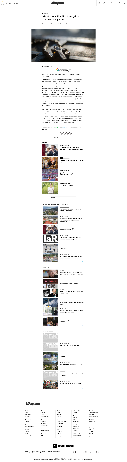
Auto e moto (76, 428)
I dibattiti (75, 412)
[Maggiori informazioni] (70, 70)
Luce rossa (44, 429)
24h (90, 429)
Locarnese (27, 416)
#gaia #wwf (92, 421)
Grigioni (27, 421)
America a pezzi (29, 435)
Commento (59, 431)
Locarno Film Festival (62, 421)
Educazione (92, 414)
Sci (42, 418)
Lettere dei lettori (77, 410)
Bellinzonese (28, 414)
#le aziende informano (94, 424)
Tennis (42, 419)
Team (90, 437)
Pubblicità (50, 451)
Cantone (27, 410)
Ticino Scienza (92, 410)
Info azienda (92, 435)
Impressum (38, 451)
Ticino (26, 412)
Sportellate (43, 427)
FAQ (46, 451)
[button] (74, 452)
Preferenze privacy (45, 452)
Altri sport (43, 423)
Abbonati (109, 3)
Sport (42, 410)
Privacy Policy (28, 452)
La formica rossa (61, 435)
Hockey (43, 412)
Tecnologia (76, 421)
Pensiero (59, 414)
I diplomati (75, 430)
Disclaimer (33, 451)
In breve (91, 433)
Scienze (59, 416)
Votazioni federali (29, 426)
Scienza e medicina (93, 412)
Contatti (43, 451)
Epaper (114, 3)
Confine (27, 431)
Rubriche (75, 415)
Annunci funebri (56, 451)
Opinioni (59, 429)
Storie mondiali (44, 425)
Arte (42, 435)
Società (59, 418)
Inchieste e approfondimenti (77, 418)
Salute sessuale (77, 435)
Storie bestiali (76, 423)
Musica (59, 419)
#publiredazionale (93, 423)
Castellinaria (60, 423)
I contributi (59, 437)
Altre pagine (92, 428)
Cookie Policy (36, 452)
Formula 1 (43, 421)
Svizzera (27, 424)
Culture (43, 433)
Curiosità (75, 424)
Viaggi (74, 419)
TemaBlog (92, 419)
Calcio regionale (45, 416)
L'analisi (59, 433)
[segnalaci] (104, 3)
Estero (27, 429)
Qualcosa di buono (93, 416)
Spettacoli (59, 410)
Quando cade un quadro (79, 432)
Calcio (42, 414)
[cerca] (99, 3)
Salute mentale (76, 433)
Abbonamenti (27, 451)
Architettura (76, 426)
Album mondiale (45, 430)
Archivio (91, 431)
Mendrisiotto (28, 419)
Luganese (27, 418)
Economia (60, 426)
